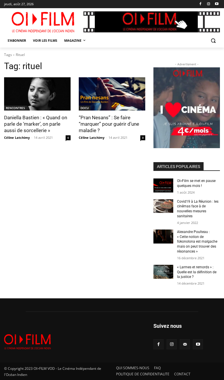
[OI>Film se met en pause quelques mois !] (163, 185)
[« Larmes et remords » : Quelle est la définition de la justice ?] (163, 272)
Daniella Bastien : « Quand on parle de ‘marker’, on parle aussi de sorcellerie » (35, 124)
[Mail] (185, 344)
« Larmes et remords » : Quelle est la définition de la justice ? (196, 272)
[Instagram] (208, 4)
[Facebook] (200, 4)
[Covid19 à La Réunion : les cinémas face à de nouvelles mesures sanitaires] (163, 206)
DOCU (84, 108)
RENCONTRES (15, 108)
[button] (213, 41)
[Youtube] (216, 4)
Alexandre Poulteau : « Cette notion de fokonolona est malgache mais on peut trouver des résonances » (197, 241)
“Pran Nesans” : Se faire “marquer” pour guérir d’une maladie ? (109, 124)
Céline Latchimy (17, 137)
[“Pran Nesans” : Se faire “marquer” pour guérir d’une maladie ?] (112, 94)
